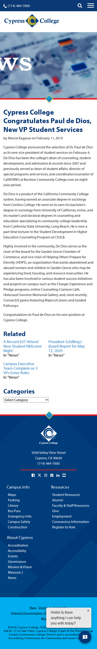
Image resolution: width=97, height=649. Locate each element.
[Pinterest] (51, 475)
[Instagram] (45, 475)
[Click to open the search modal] (79, 5)
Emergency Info (20, 516)
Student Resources (66, 494)
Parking (14, 500)
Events (13, 556)
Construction (17, 527)
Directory (45, 607)
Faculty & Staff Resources (70, 505)
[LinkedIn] (58, 475)
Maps (12, 494)
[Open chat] (85, 637)
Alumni (57, 500)
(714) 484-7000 (19, 5)
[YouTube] (64, 475)
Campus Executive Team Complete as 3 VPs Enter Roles (20, 368)
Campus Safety (19, 521)
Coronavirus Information (70, 521)
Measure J (15, 572)
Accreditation (18, 545)
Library (13, 505)
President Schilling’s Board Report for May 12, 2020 (66, 346)
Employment (62, 516)
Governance (17, 561)
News (12, 577)
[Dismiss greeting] (88, 610)
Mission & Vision (20, 567)
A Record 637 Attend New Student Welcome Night (22, 346)
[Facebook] (33, 475)
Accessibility (17, 550)
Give (55, 511)
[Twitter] (39, 475)
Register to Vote (63, 527)
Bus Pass (14, 511)
